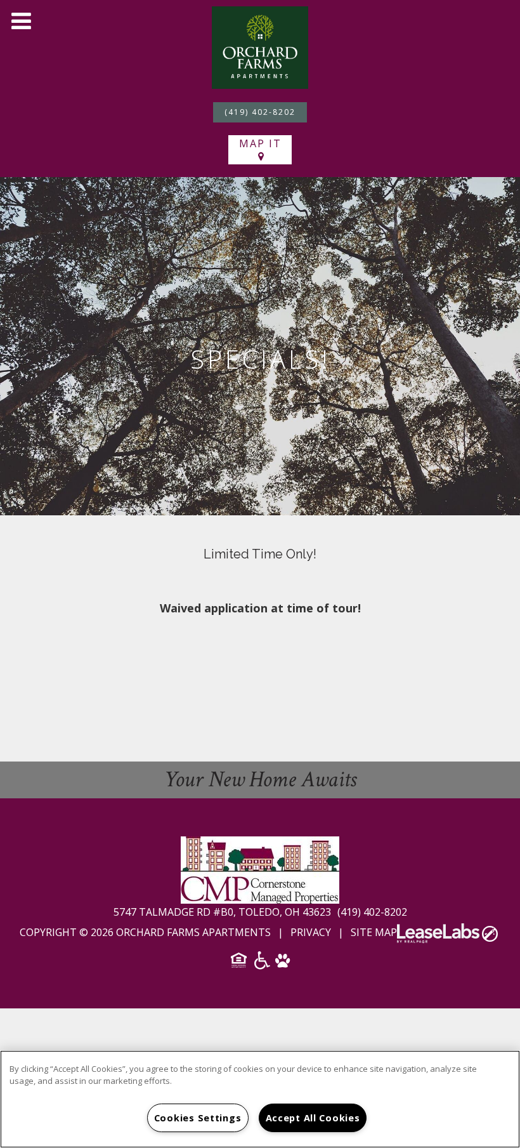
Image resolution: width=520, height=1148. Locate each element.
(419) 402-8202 (260, 112)
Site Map (374, 932)
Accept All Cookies (313, 1118)
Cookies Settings (198, 1118)
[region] (260, 1099)
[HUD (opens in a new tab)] (240, 964)
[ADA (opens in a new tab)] (262, 964)
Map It (260, 143)
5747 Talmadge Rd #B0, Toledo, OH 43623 (224, 912)
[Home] (260, 46)
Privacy (310, 932)
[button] (21, 21)
